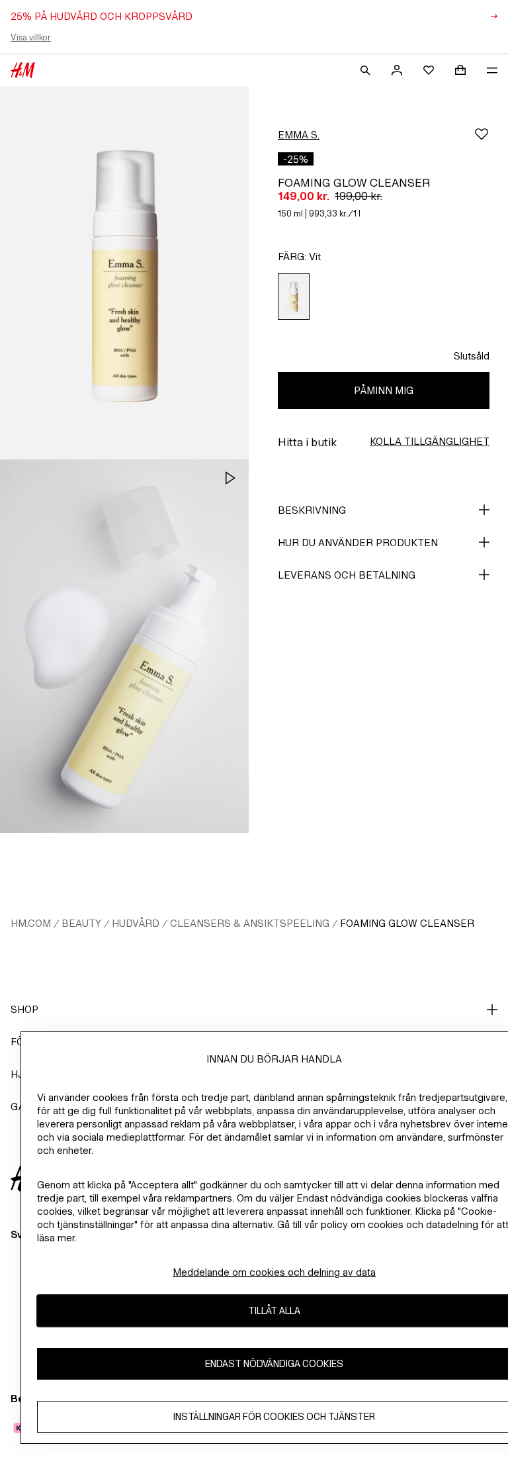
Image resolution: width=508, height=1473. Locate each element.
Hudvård (135, 923)
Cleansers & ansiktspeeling (249, 923)
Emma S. (298, 134)
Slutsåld (471, 355)
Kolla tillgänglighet (429, 441)
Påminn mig (383, 390)
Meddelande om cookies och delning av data (274, 1272)
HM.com (31, 923)
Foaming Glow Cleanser (407, 923)
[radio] (294, 296)
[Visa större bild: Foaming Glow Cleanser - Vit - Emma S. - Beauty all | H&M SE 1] (124, 272)
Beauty (81, 923)
